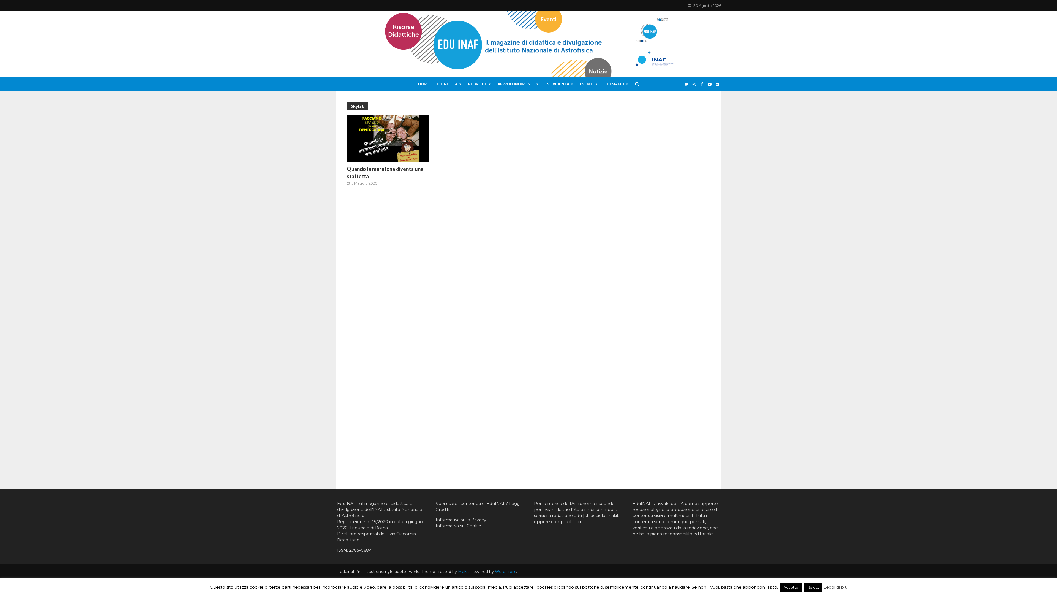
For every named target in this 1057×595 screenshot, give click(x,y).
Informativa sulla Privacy (461, 519)
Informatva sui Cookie (458, 525)
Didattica (447, 83)
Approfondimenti (516, 83)
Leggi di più (836, 587)
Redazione (348, 539)
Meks (463, 571)
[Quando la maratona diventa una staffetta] (388, 138)
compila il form (566, 521)
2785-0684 (360, 550)
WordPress (505, 571)
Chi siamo (614, 83)
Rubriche (477, 83)
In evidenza (557, 83)
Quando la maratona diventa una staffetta (385, 172)
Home (424, 83)
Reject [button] (813, 587)
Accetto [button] (791, 587)
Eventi (587, 83)
